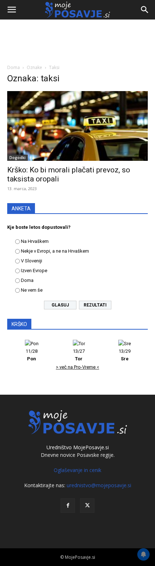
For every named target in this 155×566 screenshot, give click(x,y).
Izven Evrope (34, 270)
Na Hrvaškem (35, 241)
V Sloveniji (31, 260)
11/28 (31, 354)
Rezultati (95, 305)
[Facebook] (68, 505)
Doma (13, 67)
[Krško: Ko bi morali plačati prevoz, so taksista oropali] (77, 126)
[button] (11, 10)
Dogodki (17, 157)
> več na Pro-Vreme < (77, 367)
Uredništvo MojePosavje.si (77, 447)
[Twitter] (87, 505)
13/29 (124, 354)
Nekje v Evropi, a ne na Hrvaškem (55, 251)
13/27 (79, 354)
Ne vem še (32, 290)
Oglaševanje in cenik (77, 470)
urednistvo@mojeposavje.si (99, 485)
